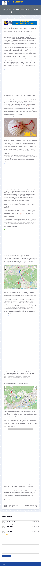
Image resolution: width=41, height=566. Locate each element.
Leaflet (8, 288)
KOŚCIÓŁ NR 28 (22, 213)
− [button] (5, 268)
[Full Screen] (5, 269)
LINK (28, 105)
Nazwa (3, 539)
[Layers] (35, 267)
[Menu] (38, 2)
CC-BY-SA (30, 288)
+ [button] (5, 266)
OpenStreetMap (13, 288)
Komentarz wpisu (6, 555)
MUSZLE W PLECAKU (15, 2)
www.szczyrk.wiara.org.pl (23, 487)
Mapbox (36, 288)
